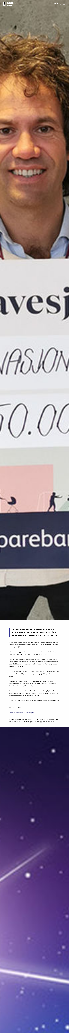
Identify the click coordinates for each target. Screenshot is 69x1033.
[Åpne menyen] (64, 3)
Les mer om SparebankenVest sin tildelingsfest (21, 713)
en (55, 3)
